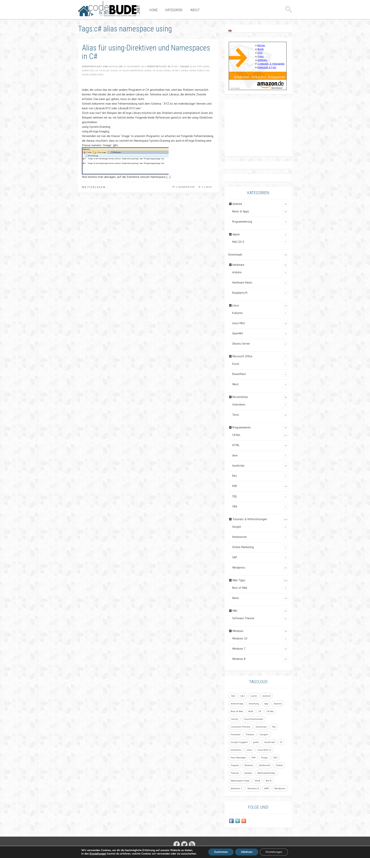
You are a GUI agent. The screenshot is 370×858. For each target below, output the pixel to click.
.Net (233, 695)
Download (261, 726)
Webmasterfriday (266, 772)
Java (234, 455)
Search (288, 9)
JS (281, 742)
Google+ (264, 734)
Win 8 (268, 780)
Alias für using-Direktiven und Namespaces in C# (146, 52)
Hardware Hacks (242, 282)
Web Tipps (238, 580)
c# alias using (162, 70)
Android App (237, 703)
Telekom (248, 765)
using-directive (199, 70)
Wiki (234, 610)
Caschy (234, 719)
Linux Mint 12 (264, 749)
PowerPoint (239, 374)
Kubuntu (237, 313)
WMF (266, 788)
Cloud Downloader (253, 719)
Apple (236, 234)
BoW (250, 711)
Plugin (264, 757)
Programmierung (242, 221)
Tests (235, 414)
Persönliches (240, 397)
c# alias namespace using (135, 70)
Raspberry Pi (239, 292)
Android (237, 204)
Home (154, 10)
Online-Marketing (243, 547)
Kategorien (173, 10)
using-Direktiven (92, 74)
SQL (234, 496)
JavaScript (238, 465)
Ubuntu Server (241, 343)
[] (192, 844)
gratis (256, 742)
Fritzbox (250, 734)
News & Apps (240, 211)
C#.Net (175, 66)
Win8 (257, 780)
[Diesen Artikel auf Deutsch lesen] (229, 31)
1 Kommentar (185, 187)
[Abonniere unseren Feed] (244, 821)
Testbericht (264, 765)
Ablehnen (246, 852)
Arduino (237, 272)
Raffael (113, 66)
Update (248, 772)
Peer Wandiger (238, 757)
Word (235, 384)
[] (184, 844)
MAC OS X (238, 242)
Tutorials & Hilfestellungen (249, 519)
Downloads (235, 254)
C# (96, 70)
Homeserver (239, 537)
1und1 (253, 695)
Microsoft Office (242, 356)
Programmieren (241, 427)
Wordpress (238, 567)
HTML (235, 445)
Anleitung (254, 703)
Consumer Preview (240, 726)
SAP (234, 557)
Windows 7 (239, 648)
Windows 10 (239, 638)
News (235, 598)
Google (236, 526)
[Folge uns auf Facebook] (231, 821)
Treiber (279, 765)
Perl (234, 476)
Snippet (235, 765)
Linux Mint (238, 323)
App (266, 703)
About (195, 10)
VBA (234, 506)
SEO (275, 757)
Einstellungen (98, 853)
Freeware (235, 734)
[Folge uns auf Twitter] (238, 821)
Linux (235, 305)
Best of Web (239, 588)
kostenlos (236, 749)
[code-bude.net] (109, 8)
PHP (234, 486)
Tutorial (235, 772)
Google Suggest (239, 742)
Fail (274, 726)
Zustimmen (221, 852)
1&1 (242, 695)
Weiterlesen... (95, 187)
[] (176, 844)
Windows (237, 631)
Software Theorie (243, 618)
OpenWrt (237, 333)
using (184, 70)
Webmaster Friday (240, 780)
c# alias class (108, 70)
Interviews (238, 404)
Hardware (238, 265)
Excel (235, 364)
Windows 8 (239, 659)
